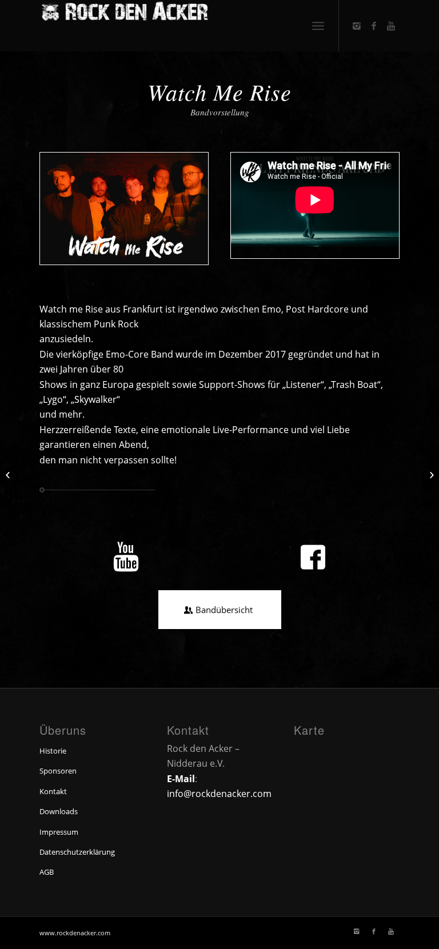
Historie (52, 751)
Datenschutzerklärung (77, 852)
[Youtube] (391, 25)
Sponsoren (58, 771)
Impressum (58, 832)
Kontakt (53, 791)
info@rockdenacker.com (219, 793)
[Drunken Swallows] (9, 474)
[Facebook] (373, 25)
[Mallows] (430, 474)
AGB (46, 872)
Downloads (58, 811)
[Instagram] (356, 25)
